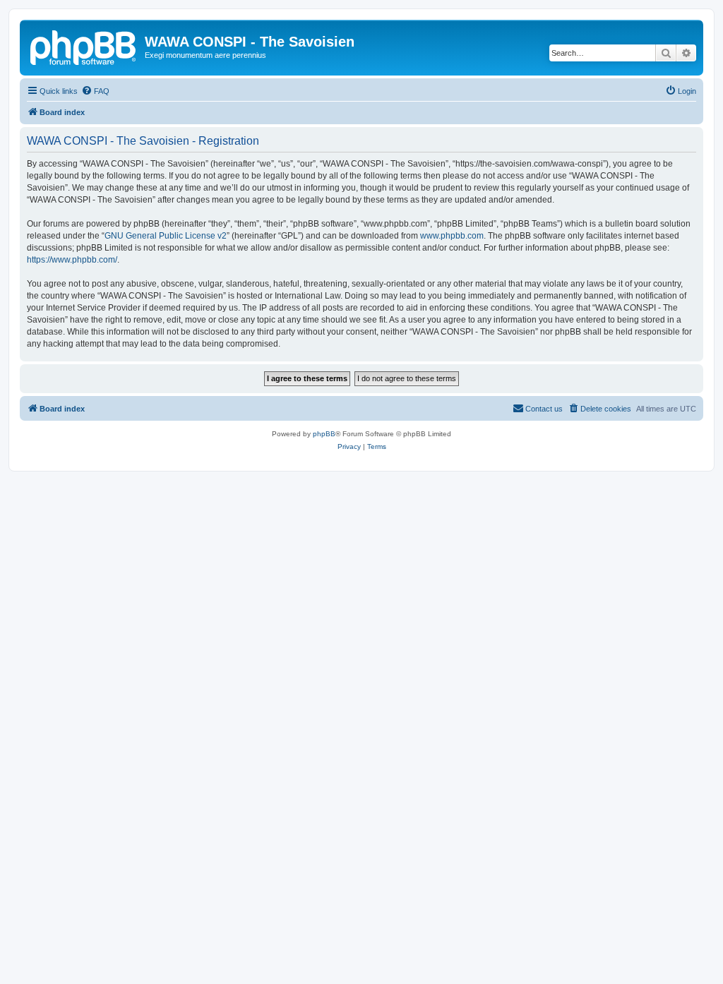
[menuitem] (95, 91)
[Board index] (84, 45)
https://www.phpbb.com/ (72, 260)
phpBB (324, 434)
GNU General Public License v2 (165, 236)
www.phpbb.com (452, 236)
